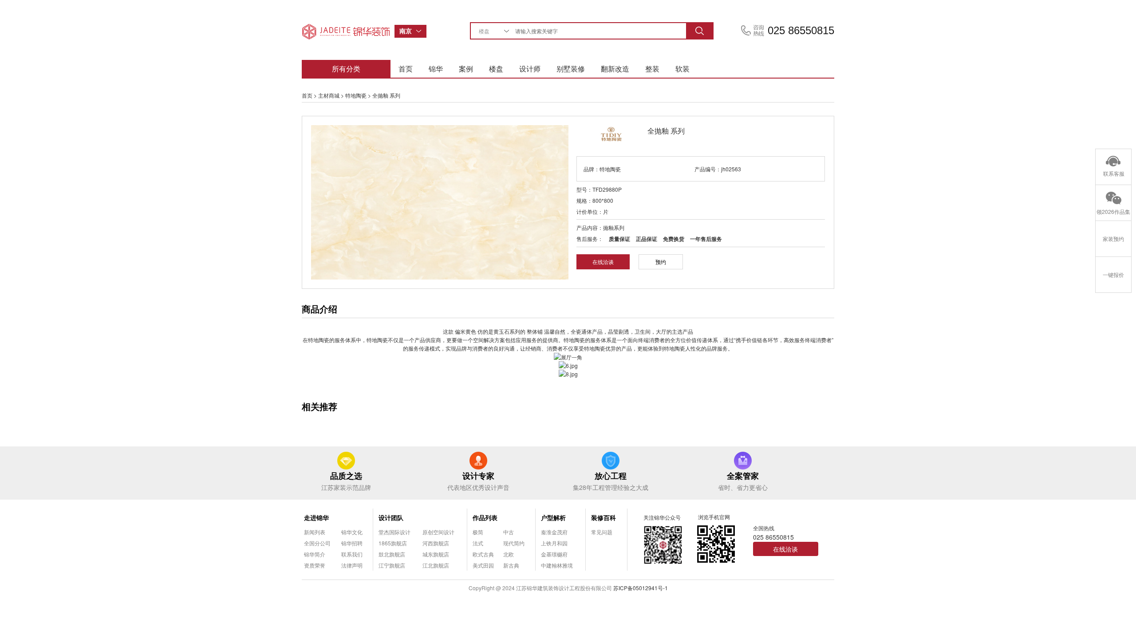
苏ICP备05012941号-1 (640, 588)
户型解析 (553, 517)
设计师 (529, 68)
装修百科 (603, 517)
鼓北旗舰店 (392, 554)
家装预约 (1113, 238)
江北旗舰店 (435, 565)
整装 (652, 68)
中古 (508, 532)
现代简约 (514, 543)
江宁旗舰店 (392, 565)
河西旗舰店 (435, 543)
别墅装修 (570, 68)
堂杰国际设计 (394, 532)
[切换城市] (421, 31)
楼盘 (496, 68)
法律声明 (352, 565)
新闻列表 (314, 532)
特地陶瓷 (356, 95)
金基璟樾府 (554, 554)
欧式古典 (483, 554)
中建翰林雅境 (557, 565)
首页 (405, 68)
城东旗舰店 (435, 554)
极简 (478, 532)
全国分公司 (317, 543)
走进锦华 (316, 517)
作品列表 (485, 517)
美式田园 (483, 565)
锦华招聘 (352, 543)
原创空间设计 (438, 532)
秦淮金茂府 (554, 532)
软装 (682, 68)
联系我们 (352, 554)
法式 (478, 543)
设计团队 (391, 517)
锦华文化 (352, 532)
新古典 (511, 565)
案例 (466, 68)
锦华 (436, 68)
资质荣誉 (314, 565)
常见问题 (601, 532)
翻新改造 (615, 68)
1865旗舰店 (393, 543)
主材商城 (328, 95)
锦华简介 (314, 554)
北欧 (508, 554)
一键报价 (1113, 274)
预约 (660, 261)
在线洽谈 (603, 261)
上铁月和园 (554, 543)
